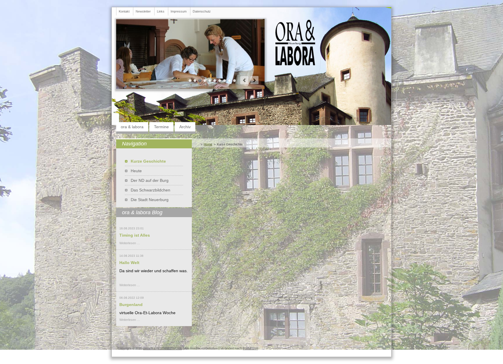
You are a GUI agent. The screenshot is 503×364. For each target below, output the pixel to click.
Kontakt (124, 11)
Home (208, 144)
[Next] (254, 80)
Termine (161, 126)
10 (234, 80)
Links (160, 11)
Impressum (179, 11)
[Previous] (244, 80)
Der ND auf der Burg (150, 180)
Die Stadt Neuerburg (150, 199)
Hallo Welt (129, 262)
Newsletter (143, 11)
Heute (136, 170)
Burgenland (131, 304)
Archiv (185, 126)
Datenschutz (202, 11)
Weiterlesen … (129, 243)
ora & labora (132, 126)
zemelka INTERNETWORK (162, 348)
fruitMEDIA (250, 348)
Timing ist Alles (134, 235)
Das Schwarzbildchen (150, 190)
